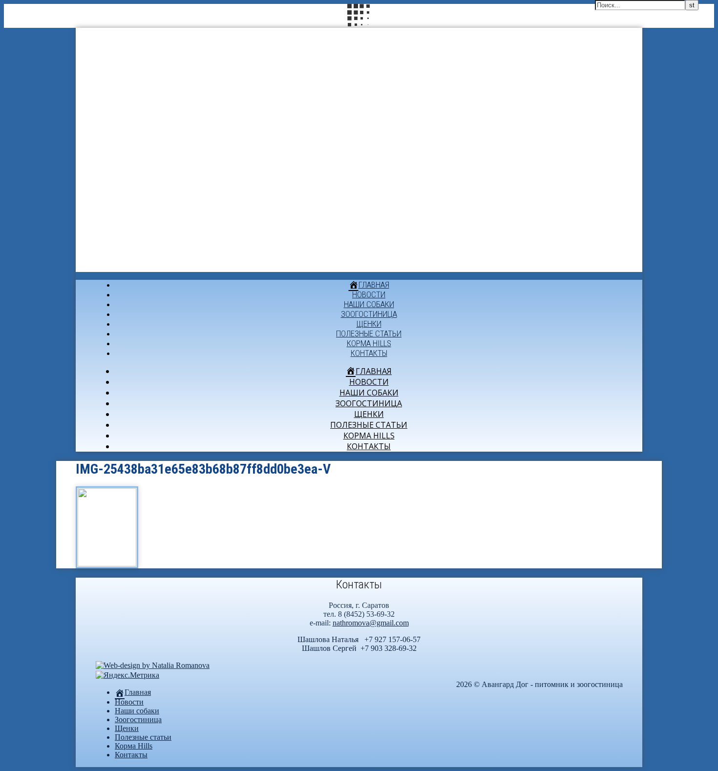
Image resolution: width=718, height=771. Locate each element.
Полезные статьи (368, 333)
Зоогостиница (369, 314)
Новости (368, 294)
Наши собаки (369, 304)
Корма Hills (369, 343)
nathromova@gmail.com (371, 623)
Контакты (369, 353)
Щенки (369, 324)
